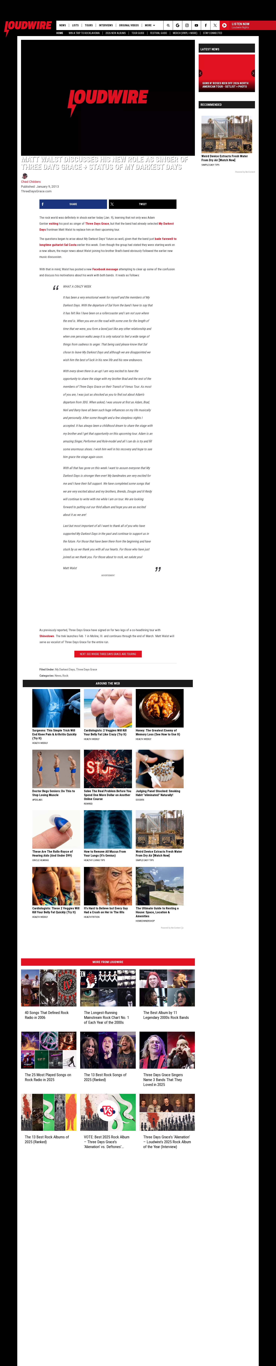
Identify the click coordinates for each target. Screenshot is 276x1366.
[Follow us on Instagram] (187, 25)
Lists (75, 25)
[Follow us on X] (215, 25)
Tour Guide (138, 33)
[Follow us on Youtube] (196, 25)
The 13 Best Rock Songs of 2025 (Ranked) (105, 1077)
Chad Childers (31, 182)
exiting (53, 223)
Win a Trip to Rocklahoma (84, 33)
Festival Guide (158, 33)
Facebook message (105, 269)
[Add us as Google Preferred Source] (177, 25)
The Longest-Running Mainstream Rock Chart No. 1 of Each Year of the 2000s (106, 1017)
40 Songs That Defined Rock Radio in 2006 (47, 1015)
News (62, 25)
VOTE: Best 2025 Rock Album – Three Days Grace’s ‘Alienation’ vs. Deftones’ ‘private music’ (106, 1142)
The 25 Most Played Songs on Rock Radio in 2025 (48, 1077)
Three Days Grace (97, 223)
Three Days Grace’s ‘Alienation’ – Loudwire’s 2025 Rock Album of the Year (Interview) (167, 1142)
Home (59, 33)
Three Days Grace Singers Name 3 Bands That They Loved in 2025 (163, 1080)
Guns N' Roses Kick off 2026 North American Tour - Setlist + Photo (225, 85)
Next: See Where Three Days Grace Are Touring (108, 654)
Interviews (106, 25)
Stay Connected (212, 33)
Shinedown (46, 636)
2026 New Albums (116, 33)
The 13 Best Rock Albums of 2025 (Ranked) (47, 1139)
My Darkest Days (65, 669)
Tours (89, 25)
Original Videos (129, 25)
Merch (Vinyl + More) (185, 33)
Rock (65, 675)
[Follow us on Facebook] (205, 25)
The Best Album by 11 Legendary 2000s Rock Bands (166, 1015)
